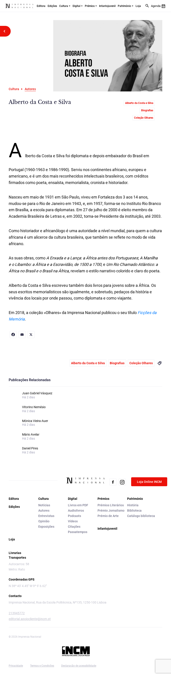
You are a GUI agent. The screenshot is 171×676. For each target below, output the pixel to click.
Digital (76, 6)
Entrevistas (46, 516)
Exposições (46, 526)
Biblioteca (134, 510)
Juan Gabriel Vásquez (37, 393)
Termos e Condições (42, 665)
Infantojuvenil (107, 6)
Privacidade (16, 665)
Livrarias (15, 553)
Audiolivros (76, 510)
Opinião (43, 521)
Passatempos (77, 532)
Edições (52, 6)
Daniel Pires (30, 448)
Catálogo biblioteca (141, 516)
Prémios (90, 6)
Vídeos (73, 521)
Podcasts (74, 516)
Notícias (44, 505)
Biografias (147, 110)
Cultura (63, 6)
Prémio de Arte (108, 516)
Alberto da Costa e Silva (139, 103)
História (132, 505)
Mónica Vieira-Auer (35, 421)
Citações (74, 526)
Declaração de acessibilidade (78, 665)
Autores (43, 510)
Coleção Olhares (143, 117)
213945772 (17, 613)
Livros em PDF (78, 505)
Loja (138, 6)
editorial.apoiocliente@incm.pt (30, 619)
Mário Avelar (30, 434)
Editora (41, 6)
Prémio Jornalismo (111, 510)
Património (124, 6)
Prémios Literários (111, 505)
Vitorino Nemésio (34, 407)
